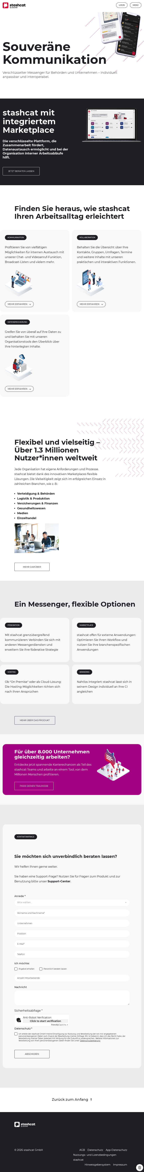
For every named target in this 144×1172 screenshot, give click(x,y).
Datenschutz (23, 1028)
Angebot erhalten (26, 969)
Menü (136, 5)
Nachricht (20, 987)
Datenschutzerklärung (90, 1041)
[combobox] (72, 902)
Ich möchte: (22, 963)
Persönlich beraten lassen (55, 969)
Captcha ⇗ (59, 1025)
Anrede (20, 896)
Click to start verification (45, 1021)
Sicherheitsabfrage (28, 1010)
